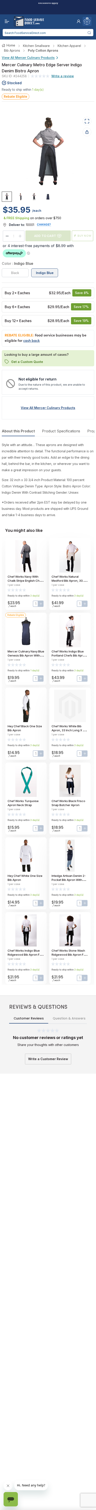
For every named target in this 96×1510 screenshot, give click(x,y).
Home (10, 45)
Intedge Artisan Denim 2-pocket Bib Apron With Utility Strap (69, 880)
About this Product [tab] (18, 431)
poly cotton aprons (43, 50)
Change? (44, 224)
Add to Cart (45, 236)
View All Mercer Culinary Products (28, 58)
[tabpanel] (48, 480)
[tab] (7, 197)
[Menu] (5, 21)
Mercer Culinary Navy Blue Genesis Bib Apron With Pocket (26, 655)
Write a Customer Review (48, 1059)
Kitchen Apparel (69, 46)
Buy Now (84, 236)
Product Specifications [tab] (61, 431)
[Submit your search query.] (89, 32)
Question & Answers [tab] (69, 1018)
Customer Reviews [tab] (29, 1018)
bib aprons (12, 50)
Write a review (62, 76)
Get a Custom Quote (27, 362)
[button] (78, 21)
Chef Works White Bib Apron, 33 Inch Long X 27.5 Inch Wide (70, 730)
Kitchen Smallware (36, 46)
